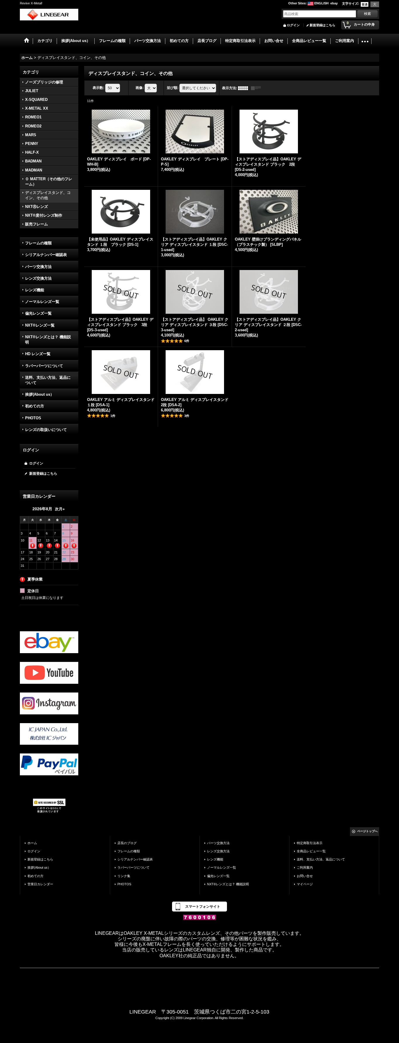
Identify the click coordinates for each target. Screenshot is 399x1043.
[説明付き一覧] (257, 88)
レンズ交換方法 (38, 278)
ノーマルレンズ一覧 (42, 301)
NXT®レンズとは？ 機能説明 (48, 339)
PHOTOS (33, 418)
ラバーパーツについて (44, 366)
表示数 (98, 88)
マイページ (305, 884)
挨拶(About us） (39, 394)
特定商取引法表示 (309, 843)
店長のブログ (127, 843)
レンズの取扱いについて (46, 429)
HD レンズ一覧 (38, 354)
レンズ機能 (34, 290)
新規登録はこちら (322, 25)
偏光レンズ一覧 (38, 313)
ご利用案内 (305, 867)
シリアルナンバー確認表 (46, 255)
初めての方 (34, 406)
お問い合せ (305, 876)
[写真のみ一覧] (244, 88)
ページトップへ (367, 831)
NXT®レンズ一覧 (40, 325)
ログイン (293, 25)
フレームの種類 (38, 243)
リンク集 (123, 876)
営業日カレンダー (40, 884)
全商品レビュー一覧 (311, 851)
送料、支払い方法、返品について (48, 380)
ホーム (32, 843)
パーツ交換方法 (38, 266)
